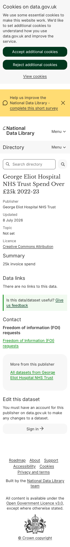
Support (51, 460)
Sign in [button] (33, 429)
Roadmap (17, 460)
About (34, 460)
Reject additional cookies (35, 64)
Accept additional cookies (35, 51)
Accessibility (24, 466)
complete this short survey (34, 108)
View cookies (35, 76)
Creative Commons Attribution (28, 246)
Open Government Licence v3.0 (34, 503)
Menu (57, 131)
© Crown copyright (35, 538)
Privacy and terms (34, 472)
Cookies (47, 466)
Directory (13, 147)
